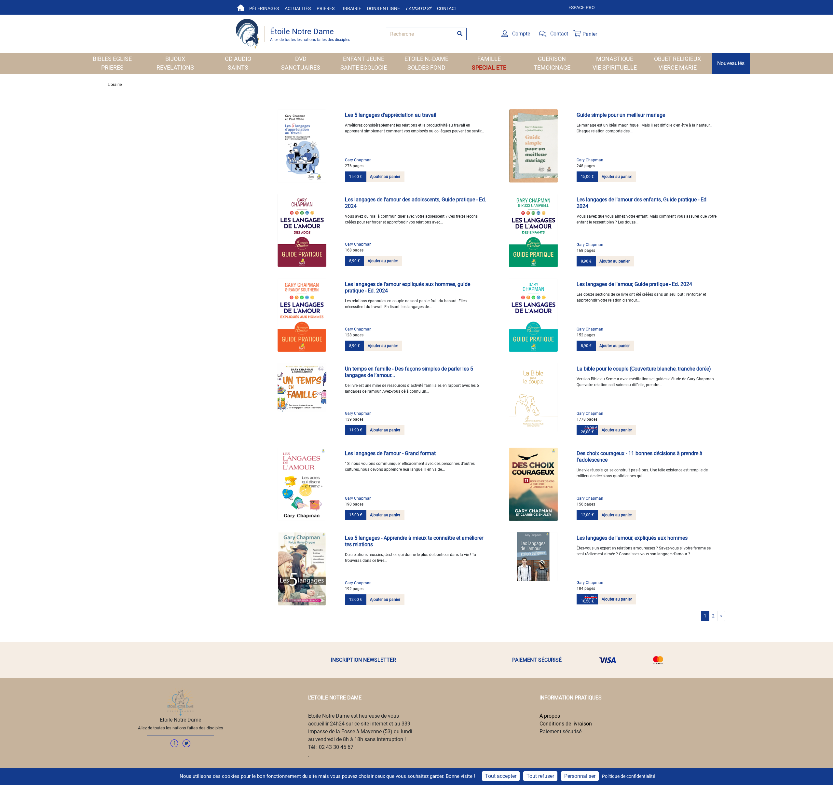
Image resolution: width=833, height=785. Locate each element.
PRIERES (112, 67)
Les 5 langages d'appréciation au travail (390, 115)
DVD (301, 58)
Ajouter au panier (385, 176)
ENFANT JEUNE (363, 58)
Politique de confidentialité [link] (628, 776)
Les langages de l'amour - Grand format (390, 453)
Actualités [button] (298, 8)
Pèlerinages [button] (264, 8)
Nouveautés (730, 63)
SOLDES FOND (426, 67)
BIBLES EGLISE (112, 58)
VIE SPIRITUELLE (615, 67)
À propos (549, 716)
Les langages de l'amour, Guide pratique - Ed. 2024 (634, 284)
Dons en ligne (383, 8)
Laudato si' (418, 8)
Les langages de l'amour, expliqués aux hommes (632, 538)
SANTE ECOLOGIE (363, 67)
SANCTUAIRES (300, 67)
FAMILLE (489, 58)
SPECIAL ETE (489, 67)
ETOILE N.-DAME (426, 58)
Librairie (350, 8)
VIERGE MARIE (678, 67)
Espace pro (581, 7)
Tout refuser (540, 776)
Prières (326, 8)
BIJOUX (175, 58)
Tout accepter (500, 776)
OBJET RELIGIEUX (677, 58)
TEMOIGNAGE (552, 67)
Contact (447, 8)
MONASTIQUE (614, 58)
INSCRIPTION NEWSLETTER (363, 660)
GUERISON (552, 58)
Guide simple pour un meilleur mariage (621, 115)
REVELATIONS (175, 67)
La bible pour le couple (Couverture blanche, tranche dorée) (644, 369)
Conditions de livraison (565, 724)
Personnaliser (579, 776)
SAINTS (238, 67)
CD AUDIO (238, 58)
